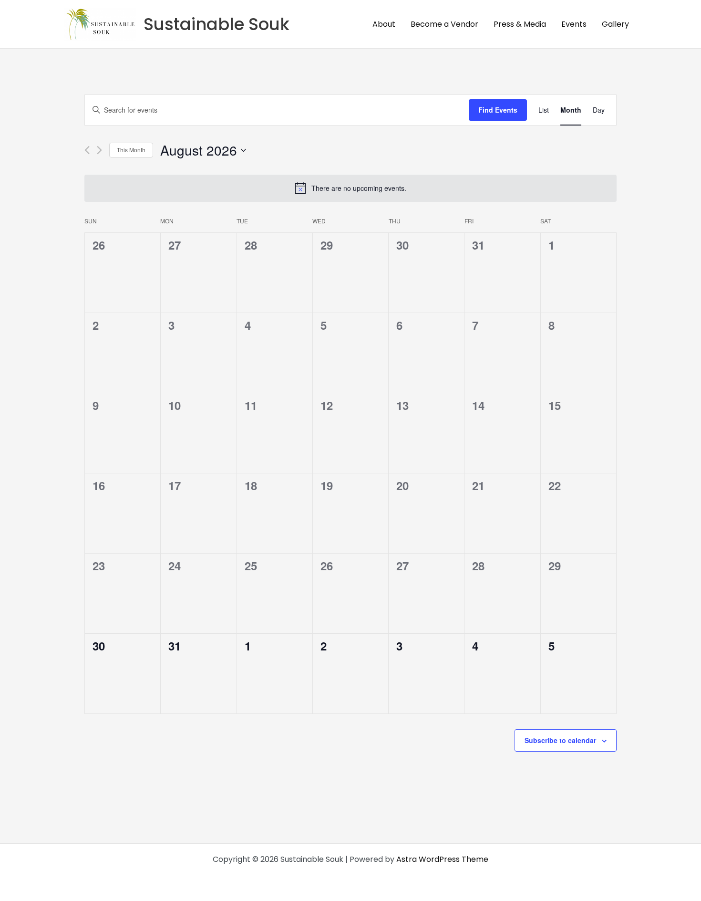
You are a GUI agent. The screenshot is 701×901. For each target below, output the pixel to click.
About (383, 24)
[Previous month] (87, 150)
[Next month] (99, 150)
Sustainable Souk (216, 24)
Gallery (615, 24)
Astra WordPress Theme (442, 859)
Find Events (497, 110)
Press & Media (520, 24)
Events (574, 24)
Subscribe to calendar (560, 740)
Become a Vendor (444, 24)
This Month (131, 150)
